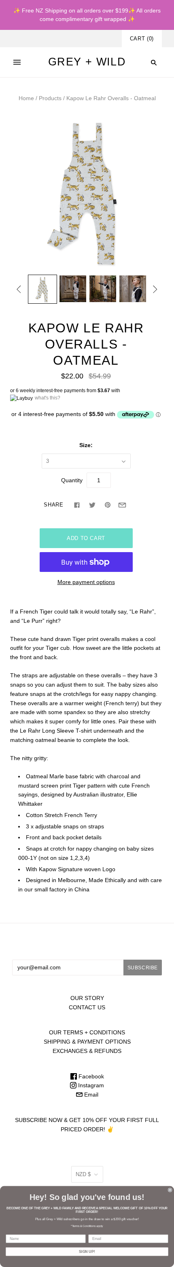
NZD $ (83, 1174)
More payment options (86, 582)
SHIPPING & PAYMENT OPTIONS (87, 1041)
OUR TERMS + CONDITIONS (87, 1032)
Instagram (90, 1085)
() (142, 39)
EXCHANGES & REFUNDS (87, 1051)
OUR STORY (87, 998)
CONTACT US (87, 1007)
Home (26, 98)
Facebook (90, 1076)
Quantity (72, 480)
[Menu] (17, 62)
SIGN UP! (87, 1251)
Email (90, 1094)
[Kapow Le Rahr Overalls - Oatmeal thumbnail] (42, 289)
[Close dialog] (170, 1190)
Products (50, 98)
